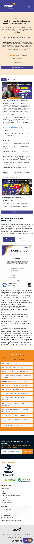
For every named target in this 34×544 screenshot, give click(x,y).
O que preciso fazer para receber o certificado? (13, 404)
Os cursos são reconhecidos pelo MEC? (16, 385)
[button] (28, 540)
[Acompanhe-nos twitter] (16, 541)
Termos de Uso (5, 498)
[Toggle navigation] (29, 6)
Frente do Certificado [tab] (9, 240)
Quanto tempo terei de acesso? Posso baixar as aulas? (16, 376)
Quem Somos (5, 488)
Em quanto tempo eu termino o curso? (15, 381)
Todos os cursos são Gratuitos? (13, 363)
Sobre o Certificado (6, 502)
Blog (2, 491)
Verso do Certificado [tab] (23, 240)
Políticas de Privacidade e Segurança (10, 495)
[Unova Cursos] (9, 6)
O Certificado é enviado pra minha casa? (16, 415)
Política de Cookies (6, 500)
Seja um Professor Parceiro (8, 512)
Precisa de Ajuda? (6, 509)
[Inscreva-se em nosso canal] (18, 541)
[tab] (4, 79)
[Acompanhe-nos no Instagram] (13, 541)
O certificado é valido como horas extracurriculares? (13, 398)
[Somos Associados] (8, 469)
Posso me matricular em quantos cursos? (16, 371)
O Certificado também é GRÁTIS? (13, 389)
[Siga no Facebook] (21, 541)
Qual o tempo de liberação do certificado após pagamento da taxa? (17, 410)
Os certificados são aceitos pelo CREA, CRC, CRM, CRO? (16, 420)
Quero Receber (27, 451)
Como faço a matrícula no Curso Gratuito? (16, 367)
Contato (3, 493)
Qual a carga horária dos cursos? (14, 425)
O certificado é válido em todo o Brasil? (15, 394)
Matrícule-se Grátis (17, 67)
